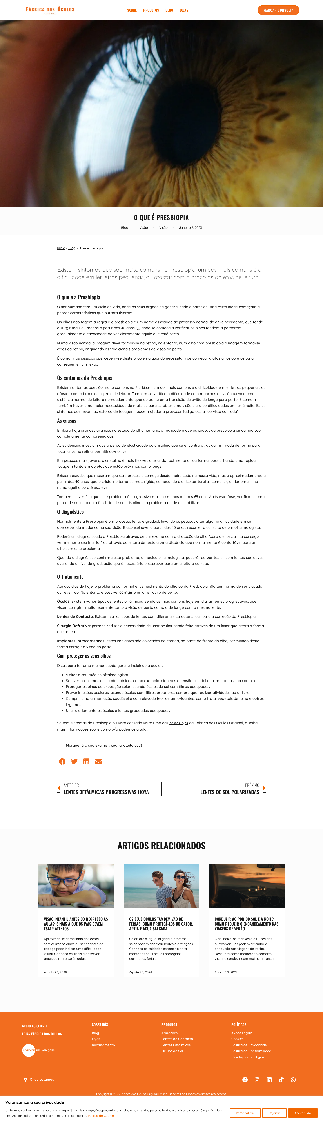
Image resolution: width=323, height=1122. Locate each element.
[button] (62, 761)
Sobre (132, 10)
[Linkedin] (269, 1079)
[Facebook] (245, 1079)
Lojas (184, 10)
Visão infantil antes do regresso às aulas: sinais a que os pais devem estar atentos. (76, 923)
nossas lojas (178, 723)
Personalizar (245, 1113)
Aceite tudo (303, 1113)
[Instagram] (257, 1079)
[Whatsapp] (293, 1079)
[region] (161, 1109)
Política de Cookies (101, 1116)
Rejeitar (274, 1113)
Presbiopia (143, 388)
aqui (137, 745)
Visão (144, 227)
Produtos (151, 10)
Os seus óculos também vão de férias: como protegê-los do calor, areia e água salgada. (161, 923)
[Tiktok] (281, 1079)
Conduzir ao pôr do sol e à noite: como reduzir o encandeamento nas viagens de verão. (246, 923)
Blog (169, 10)
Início (61, 248)
